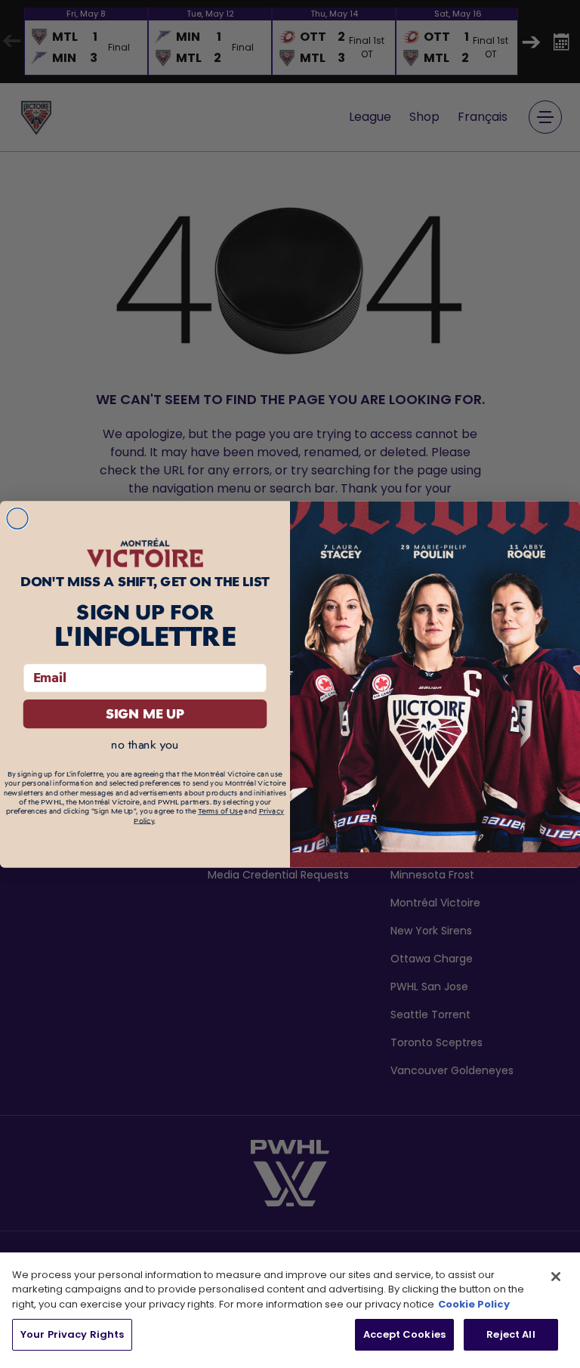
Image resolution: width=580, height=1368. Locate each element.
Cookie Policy (474, 1304)
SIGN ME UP (145, 713)
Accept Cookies (404, 1334)
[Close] (555, 1276)
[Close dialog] (17, 518)
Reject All (510, 1334)
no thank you (144, 744)
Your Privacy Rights (72, 1334)
